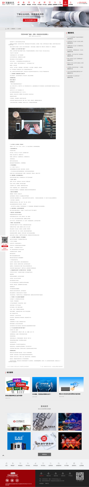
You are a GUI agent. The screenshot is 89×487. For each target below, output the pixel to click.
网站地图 (7, 485)
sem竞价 (19, 28)
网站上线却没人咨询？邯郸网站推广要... (76, 58)
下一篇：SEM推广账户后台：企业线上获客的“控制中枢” (51, 366)
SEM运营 (39, 4)
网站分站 (49, 475)
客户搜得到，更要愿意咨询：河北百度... (76, 50)
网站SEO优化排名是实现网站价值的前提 (69, 394)
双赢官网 (41, 475)
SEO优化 (34, 4)
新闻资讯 (65, 4)
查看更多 (44, 454)
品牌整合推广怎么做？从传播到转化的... (76, 45)
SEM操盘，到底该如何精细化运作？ (41, 394)
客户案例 (60, 4)
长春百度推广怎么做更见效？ (73, 75)
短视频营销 (55, 4)
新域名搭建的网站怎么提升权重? (14, 395)
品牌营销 (50, 4)
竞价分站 (56, 475)
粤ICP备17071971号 (27, 483)
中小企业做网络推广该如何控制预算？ (75, 37)
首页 (19, 4)
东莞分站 (63, 475)
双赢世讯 (47, 483)
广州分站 (70, 475)
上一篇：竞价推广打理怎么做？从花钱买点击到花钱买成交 (18, 366)
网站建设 (29, 4)
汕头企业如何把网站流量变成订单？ (75, 71)
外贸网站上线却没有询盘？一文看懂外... (76, 67)
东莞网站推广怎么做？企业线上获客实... (76, 41)
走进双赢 (71, 4)
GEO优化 (45, 4)
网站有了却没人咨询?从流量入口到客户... (76, 62)
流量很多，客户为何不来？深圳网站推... (76, 54)
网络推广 (24, 4)
